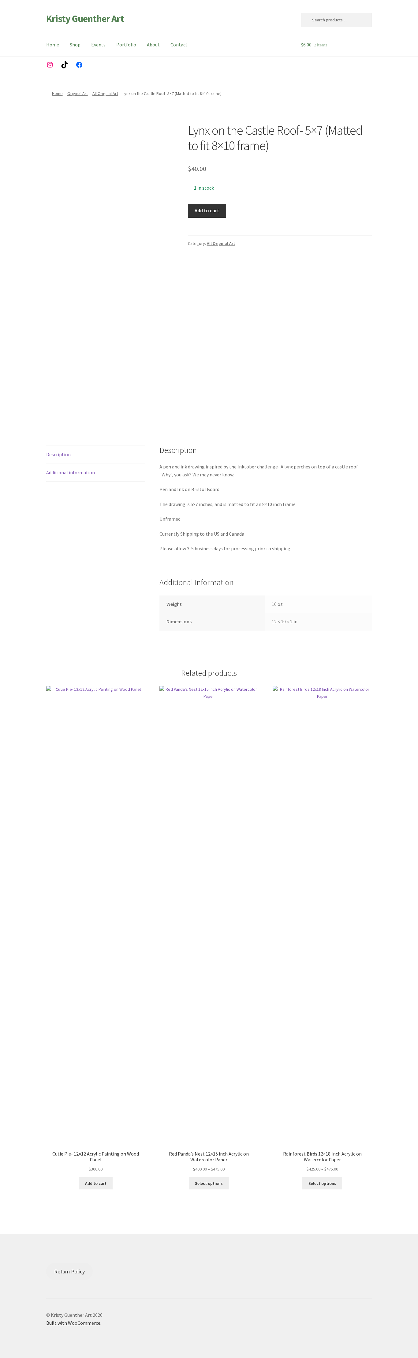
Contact (179, 45)
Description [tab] (58, 454)
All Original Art (105, 93)
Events (98, 45)
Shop (75, 45)
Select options (209, 1183)
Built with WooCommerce (73, 1323)
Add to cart (207, 210)
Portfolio (126, 45)
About (153, 45)
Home (52, 45)
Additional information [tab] (70, 472)
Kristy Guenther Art (85, 19)
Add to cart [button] (95, 1183)
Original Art (77, 93)
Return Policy (69, 1271)
